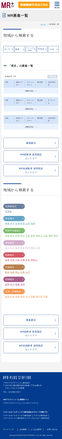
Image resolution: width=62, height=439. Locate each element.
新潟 (56, 235)
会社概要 (23, 429)
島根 (12, 272)
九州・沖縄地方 (13, 291)
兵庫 (22, 260)
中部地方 (9, 243)
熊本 (22, 296)
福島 (33, 223)
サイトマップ (8, 429)
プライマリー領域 (31, 49)
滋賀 (7, 260)
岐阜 (22, 248)
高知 (22, 284)
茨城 (7, 235)
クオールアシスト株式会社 (13, 418)
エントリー (52, 76)
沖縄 (45, 296)
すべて (7, 49)
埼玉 (22, 235)
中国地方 (9, 267)
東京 (33, 235)
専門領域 (41, 49)
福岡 (7, 296)
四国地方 (9, 279)
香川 (12, 284)
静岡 (27, 248)
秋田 (22, 223)
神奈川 (39, 235)
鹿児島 (39, 296)
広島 (22, 272)
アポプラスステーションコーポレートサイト (21, 403)
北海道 (8, 211)
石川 (12, 248)
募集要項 (31, 143)
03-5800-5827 (15, 392)
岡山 (17, 272)
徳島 (7, 284)
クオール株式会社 (41, 415)
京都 (12, 260)
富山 (7, 248)
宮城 (17, 223)
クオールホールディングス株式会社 (17, 415)
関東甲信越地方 (13, 230)
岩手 (12, 223)
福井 (17, 248)
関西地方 (9, 255)
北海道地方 (11, 206)
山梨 (45, 235)
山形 (27, 223)
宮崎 (33, 296)
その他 (51, 49)
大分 (27, 296)
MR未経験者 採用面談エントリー (31, 170)
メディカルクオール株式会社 (37, 418)
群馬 (17, 235)
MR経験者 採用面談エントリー (31, 156)
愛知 (33, 248)
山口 (27, 272)
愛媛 (17, 284)
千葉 (27, 235)
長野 (50, 235)
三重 (38, 248)
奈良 (27, 260)
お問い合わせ (52, 429)
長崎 (17, 296)
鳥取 (7, 272)
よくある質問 (36, 429)
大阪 (17, 260)
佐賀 (12, 296)
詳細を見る (29, 91)
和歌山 (34, 260)
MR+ (7, 4)
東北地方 (9, 218)
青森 (7, 223)
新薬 (17, 49)
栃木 (12, 235)
